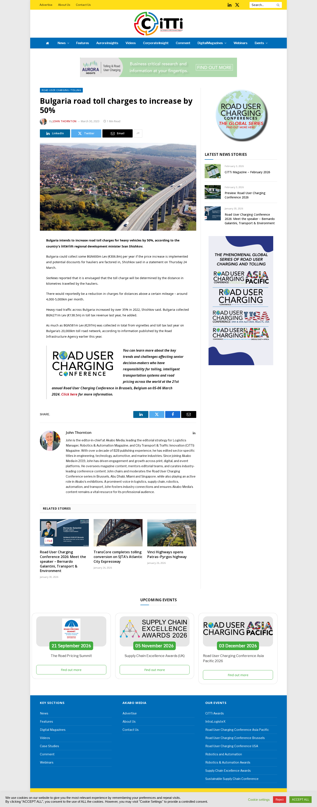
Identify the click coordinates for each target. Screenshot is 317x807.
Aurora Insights (107, 43)
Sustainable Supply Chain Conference (232, 779)
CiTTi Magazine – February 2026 (247, 172)
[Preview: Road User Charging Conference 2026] (213, 192)
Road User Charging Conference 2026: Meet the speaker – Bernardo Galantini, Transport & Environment (63, 561)
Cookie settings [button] (259, 799)
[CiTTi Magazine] (158, 24)
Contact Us (83, 4)
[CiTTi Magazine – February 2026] (213, 171)
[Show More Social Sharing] (138, 133)
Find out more (71, 670)
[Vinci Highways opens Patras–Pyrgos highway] (171, 533)
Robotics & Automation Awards (227, 762)
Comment (183, 43)
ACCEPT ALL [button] (300, 799)
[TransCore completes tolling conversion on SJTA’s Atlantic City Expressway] (118, 533)
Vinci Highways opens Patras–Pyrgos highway (167, 554)
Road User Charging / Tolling (61, 90)
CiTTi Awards (214, 713)
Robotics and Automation (223, 754)
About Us (64, 4)
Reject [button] (280, 799)
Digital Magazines (210, 43)
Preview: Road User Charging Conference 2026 (245, 195)
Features (82, 43)
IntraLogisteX (215, 721)
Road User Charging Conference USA (231, 746)
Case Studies (49, 746)
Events (259, 43)
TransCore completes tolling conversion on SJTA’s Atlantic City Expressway (118, 557)
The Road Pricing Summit (71, 656)
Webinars (240, 43)
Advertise (45, 4)
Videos (131, 43)
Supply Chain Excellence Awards (228, 770)
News (62, 43)
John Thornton (65, 121)
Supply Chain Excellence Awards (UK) (155, 656)
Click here (69, 394)
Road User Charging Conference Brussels (235, 738)
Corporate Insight (155, 43)
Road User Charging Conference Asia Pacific (237, 729)
